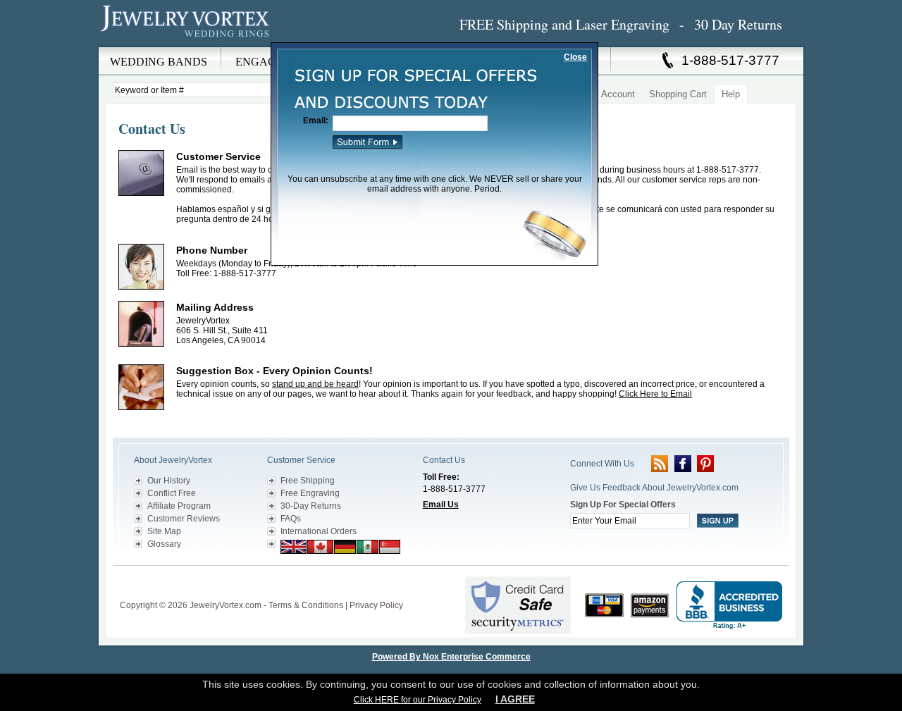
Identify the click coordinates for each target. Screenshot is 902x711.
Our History (168, 480)
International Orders (318, 531)
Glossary (164, 544)
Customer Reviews (183, 518)
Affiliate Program (179, 506)
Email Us (441, 504)
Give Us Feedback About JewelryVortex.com (654, 488)
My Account (610, 94)
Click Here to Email (655, 394)
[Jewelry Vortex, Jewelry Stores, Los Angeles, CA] (729, 605)
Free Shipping (307, 480)
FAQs (290, 518)
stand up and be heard (315, 384)
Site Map (164, 531)
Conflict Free (171, 493)
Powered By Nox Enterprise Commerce (451, 657)
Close (575, 57)
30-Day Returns (310, 506)
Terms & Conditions (305, 605)
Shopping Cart (678, 94)
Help (731, 94)
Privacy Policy (376, 605)
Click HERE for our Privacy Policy (417, 700)
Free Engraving (310, 493)
